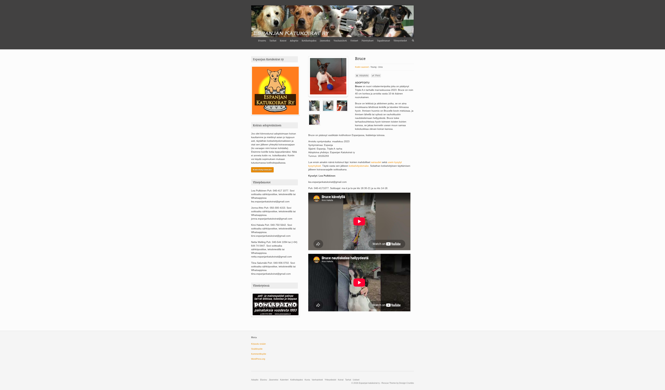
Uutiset (354, 40)
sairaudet (376, 162)
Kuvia (307, 380)
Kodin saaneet (362, 67)
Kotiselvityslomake (262, 170)
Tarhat (272, 40)
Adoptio (294, 40)
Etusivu (262, 40)
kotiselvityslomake (359, 165)
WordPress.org (258, 359)
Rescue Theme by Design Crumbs (398, 383)
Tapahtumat (383, 40)
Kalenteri (284, 380)
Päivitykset (368, 40)
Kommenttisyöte (258, 354)
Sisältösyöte (257, 349)
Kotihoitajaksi (309, 40)
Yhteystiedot (400, 40)
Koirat (283, 40)
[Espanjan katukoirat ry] (332, 21)
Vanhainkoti (340, 40)
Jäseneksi (325, 40)
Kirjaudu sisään (258, 344)
